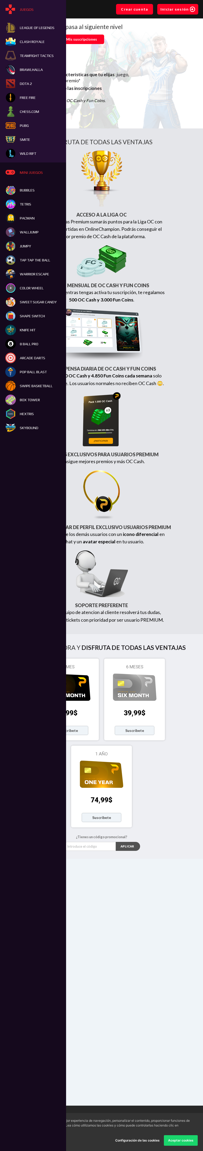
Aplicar (127, 846)
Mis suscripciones (81, 39)
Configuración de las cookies (137, 1140)
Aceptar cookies (180, 1140)
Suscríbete (68, 730)
